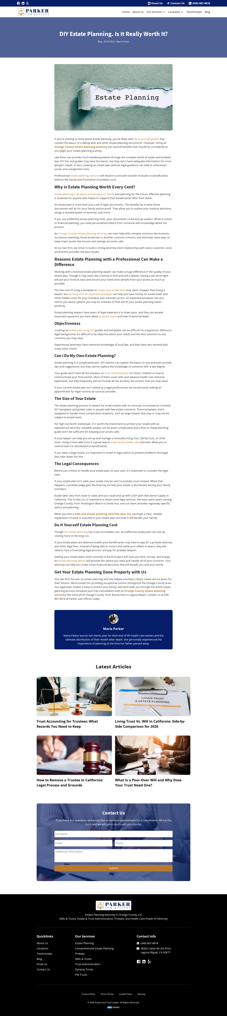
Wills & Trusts (83, 959)
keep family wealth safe (125, 442)
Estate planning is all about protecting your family (84, 194)
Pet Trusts (81, 974)
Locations (174, 12)
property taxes (108, 316)
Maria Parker (123, 41)
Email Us (157, 3)
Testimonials (194, 12)
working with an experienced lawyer (90, 294)
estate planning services (84, 175)
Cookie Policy (125, 994)
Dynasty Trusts (84, 969)
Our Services (154, 12)
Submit (113, 868)
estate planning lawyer (72, 560)
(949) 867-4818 (201, 3)
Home (126, 12)
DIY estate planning (76, 532)
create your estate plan (111, 290)
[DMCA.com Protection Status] (113, 1007)
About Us (138, 12)
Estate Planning (84, 943)
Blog (207, 12)
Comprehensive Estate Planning (94, 948)
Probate (80, 953)
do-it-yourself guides (146, 139)
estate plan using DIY (81, 330)
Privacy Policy (88, 994)
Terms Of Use (107, 994)
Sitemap (141, 994)
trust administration (117, 373)
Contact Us (177, 3)
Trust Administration (87, 964)
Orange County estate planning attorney (82, 233)
